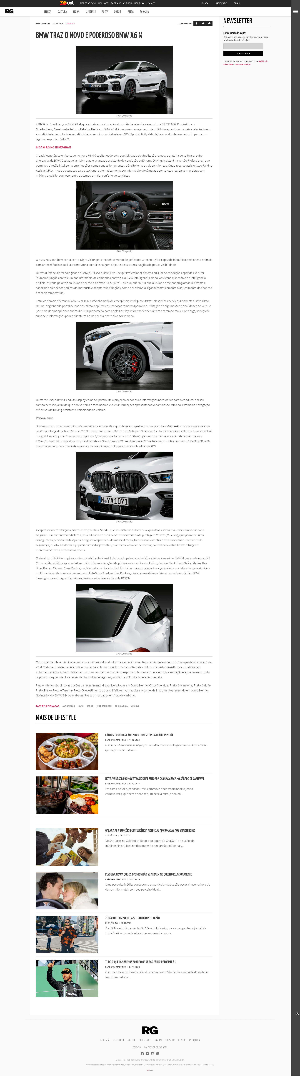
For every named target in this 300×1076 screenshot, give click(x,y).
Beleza (47, 11)
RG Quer (144, 11)
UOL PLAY (139, 3)
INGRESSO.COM (88, 3)
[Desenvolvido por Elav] (150, 1071)
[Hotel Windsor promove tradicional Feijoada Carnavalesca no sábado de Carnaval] (67, 813)
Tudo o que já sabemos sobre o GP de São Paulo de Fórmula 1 (141, 962)
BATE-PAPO (221, 3)
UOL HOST (103, 3)
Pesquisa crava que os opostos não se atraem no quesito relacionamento (148, 874)
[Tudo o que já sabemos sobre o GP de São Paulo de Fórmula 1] (67, 996)
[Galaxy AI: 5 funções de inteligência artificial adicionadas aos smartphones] (67, 864)
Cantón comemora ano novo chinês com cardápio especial (139, 735)
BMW (80, 706)
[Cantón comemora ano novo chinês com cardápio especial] (67, 769)
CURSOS (127, 3)
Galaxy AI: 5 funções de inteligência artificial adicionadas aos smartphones (150, 830)
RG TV (105, 11)
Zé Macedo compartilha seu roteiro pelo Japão (132, 918)
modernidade (104, 706)
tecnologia (121, 706)
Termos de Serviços (242, 64)
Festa (131, 11)
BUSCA (205, 3)
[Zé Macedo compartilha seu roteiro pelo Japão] (67, 952)
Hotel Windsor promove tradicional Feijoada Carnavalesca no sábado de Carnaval (154, 779)
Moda (76, 11)
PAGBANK (116, 3)
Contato (137, 1047)
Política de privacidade (155, 1047)
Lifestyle (91, 11)
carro (90, 706)
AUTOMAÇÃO (68, 706)
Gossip (117, 11)
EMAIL (237, 3)
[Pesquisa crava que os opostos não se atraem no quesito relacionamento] (67, 908)
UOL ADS (151, 3)
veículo (135, 706)
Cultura (62, 11)
